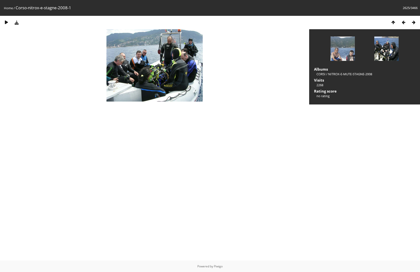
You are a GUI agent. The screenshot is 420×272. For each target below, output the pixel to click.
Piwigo (218, 266)
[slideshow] (6, 22)
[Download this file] (16, 22)
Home (8, 8)
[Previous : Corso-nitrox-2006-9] (403, 22)
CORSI (320, 74)
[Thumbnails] (393, 22)
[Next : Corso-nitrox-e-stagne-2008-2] (414, 22)
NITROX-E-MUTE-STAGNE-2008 (350, 74)
